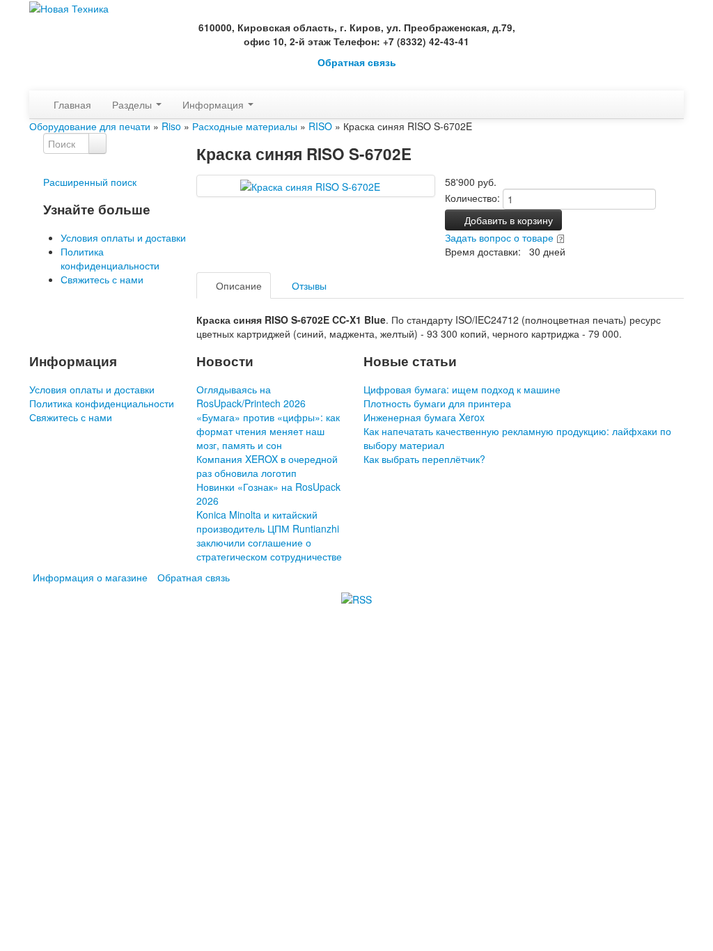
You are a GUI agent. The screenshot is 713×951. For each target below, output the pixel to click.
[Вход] (33, 84)
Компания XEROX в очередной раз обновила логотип (267, 466)
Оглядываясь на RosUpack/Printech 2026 (251, 396)
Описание (237, 285)
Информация (214, 104)
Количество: (472, 198)
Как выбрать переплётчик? (424, 459)
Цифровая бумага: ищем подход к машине (462, 389)
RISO (320, 126)
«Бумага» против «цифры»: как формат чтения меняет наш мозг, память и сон (268, 431)
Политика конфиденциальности (110, 258)
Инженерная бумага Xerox (424, 417)
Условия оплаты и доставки (123, 237)
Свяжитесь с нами (102, 279)
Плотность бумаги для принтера (437, 403)
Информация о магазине (90, 577)
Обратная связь (357, 62)
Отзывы (308, 285)
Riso (171, 126)
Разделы (133, 104)
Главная (72, 104)
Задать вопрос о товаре (499, 237)
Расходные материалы (244, 126)
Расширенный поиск (89, 182)
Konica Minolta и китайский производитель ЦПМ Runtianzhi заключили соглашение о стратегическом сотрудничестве (269, 535)
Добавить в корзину (507, 220)
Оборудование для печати (89, 126)
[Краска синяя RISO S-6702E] (315, 185)
